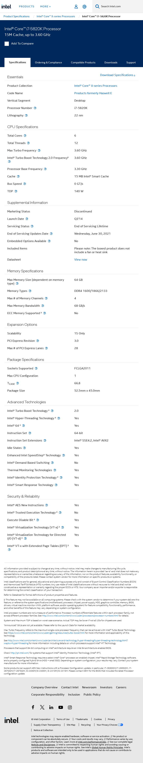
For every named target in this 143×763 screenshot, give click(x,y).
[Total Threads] (28, 143)
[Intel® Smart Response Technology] (56, 484)
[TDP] (16, 191)
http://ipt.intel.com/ (19, 652)
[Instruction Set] (30, 433)
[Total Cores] (25, 135)
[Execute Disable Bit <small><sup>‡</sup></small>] (38, 520)
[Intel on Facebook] (33, 708)
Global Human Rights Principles (107, 747)
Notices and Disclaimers (43, 744)
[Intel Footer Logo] (11, 720)
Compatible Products (83, 62)
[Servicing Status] (32, 226)
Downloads (110, 62)
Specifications (17, 62)
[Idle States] (24, 447)
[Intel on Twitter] (42, 708)
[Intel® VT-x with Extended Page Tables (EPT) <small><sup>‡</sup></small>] (9, 549)
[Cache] (18, 176)
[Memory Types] (30, 290)
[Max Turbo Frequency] (39, 150)
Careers (121, 687)
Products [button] (26, 6)
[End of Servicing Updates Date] (51, 233)
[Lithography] (26, 115)
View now (80, 259)
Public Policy (92, 694)
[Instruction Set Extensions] (45, 440)
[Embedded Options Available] (49, 241)
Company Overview (44, 687)
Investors (106, 687)
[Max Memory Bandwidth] (43, 305)
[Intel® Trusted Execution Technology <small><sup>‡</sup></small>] (60, 512)
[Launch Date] (27, 218)
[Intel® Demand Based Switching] (52, 462)
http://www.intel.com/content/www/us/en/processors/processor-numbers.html (80, 615)
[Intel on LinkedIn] (51, 708)
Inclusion (74, 694)
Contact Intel (69, 687)
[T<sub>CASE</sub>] (17, 383)
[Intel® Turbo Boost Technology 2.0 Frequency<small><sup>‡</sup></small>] (9, 161)
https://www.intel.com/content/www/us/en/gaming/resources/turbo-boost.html (46, 632)
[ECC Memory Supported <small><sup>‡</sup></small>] (44, 313)
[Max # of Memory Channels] (46, 298)
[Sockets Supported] (36, 368)
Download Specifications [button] (116, 75)
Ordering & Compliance (48, 62)
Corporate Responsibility (47, 694)
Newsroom (89, 687)
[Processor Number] (35, 108)
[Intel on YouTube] (61, 708)
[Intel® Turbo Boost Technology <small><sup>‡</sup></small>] (52, 410)
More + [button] (45, 6)
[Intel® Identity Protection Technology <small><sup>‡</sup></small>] (61, 477)
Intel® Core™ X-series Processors (95, 86)
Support (131, 62)
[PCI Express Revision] (38, 340)
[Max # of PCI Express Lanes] (46, 348)
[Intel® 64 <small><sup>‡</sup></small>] (23, 425)
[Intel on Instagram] (70, 708)
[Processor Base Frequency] (45, 169)
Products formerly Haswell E (93, 93)
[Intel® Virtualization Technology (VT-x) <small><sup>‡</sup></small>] (63, 527)
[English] (84, 6)
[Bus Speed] (25, 183)
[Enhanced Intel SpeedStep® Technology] (63, 455)
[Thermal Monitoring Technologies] (55, 470)
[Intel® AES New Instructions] (47, 505)
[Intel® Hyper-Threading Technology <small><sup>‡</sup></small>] (59, 418)
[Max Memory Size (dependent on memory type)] (17, 283)
